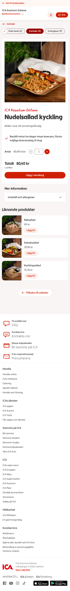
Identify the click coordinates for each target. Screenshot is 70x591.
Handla (7, 368)
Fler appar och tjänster (14, 419)
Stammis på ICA (12, 427)
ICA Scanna (8, 410)
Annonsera (8, 497)
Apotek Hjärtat (10, 388)
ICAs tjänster (10, 400)
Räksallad (29, 219)
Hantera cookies (11, 551)
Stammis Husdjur (11, 442)
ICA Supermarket (11, 479)
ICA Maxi (7, 488)
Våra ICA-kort (9, 451)
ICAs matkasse (10, 378)
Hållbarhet (9, 509)
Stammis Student (11, 438)
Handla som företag (13, 392)
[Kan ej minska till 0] (30, 151)
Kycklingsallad (32, 265)
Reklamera (8, 533)
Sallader (11, 24)
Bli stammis (8, 433)
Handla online (10, 374)
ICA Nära (7, 474)
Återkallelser (9, 538)
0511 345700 (23, 570)
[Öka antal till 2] (47, 151)
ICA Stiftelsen (9, 515)
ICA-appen (8, 406)
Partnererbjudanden (13, 447)
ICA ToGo (7, 415)
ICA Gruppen (9, 469)
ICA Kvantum (9, 483)
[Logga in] (51, 15)
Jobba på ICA (9, 501)
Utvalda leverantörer (13, 492)
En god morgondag (12, 519)
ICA (5, 459)
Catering (7, 383)
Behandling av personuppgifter (18, 547)
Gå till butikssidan (15, 3)
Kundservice (10, 527)
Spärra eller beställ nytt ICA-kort (19, 542)
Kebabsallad (31, 242)
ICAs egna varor (11, 465)
